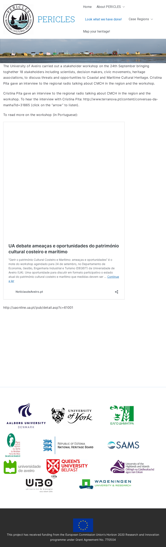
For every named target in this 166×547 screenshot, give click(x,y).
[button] (123, 7)
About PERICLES (109, 7)
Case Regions (139, 19)
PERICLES (56, 19)
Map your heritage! (96, 31)
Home (87, 7)
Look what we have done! (103, 19)
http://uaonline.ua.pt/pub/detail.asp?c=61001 (38, 307)
